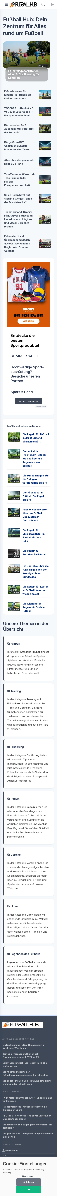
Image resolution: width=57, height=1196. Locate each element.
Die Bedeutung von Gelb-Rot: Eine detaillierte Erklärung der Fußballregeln (27, 1082)
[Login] (52, 4)
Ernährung (17, 747)
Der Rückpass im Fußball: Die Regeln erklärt (33, 496)
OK (28, 1189)
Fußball (15, 643)
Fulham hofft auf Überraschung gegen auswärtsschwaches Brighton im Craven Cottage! (17, 243)
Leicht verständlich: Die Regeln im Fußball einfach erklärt (25, 1064)
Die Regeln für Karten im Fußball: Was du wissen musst (35, 590)
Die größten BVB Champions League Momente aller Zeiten (17, 146)
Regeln (14, 798)
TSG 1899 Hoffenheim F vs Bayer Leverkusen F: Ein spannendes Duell (18, 112)
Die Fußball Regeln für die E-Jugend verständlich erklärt (35, 479)
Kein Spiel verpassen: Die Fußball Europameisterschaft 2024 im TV (20, 1055)
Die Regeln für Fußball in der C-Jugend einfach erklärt (35, 438)
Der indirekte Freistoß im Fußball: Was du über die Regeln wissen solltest (34, 458)
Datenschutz (12, 1156)
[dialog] (28, 1176)
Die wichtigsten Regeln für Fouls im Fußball (33, 607)
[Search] (43, 4)
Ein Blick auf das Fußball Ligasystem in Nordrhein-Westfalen (23, 1046)
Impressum (11, 1150)
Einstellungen (28, 1176)
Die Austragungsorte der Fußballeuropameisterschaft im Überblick (25, 1073)
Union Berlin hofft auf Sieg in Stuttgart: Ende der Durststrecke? (18, 198)
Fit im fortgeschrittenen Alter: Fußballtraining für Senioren (27, 1099)
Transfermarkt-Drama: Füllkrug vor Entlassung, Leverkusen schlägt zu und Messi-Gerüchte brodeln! (18, 219)
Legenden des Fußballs (25, 953)
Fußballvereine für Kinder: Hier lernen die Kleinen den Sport (17, 95)
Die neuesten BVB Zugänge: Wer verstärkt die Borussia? (19, 129)
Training (15, 691)
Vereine (15, 854)
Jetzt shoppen (29, 401)
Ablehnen (28, 1182)
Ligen (14, 906)
